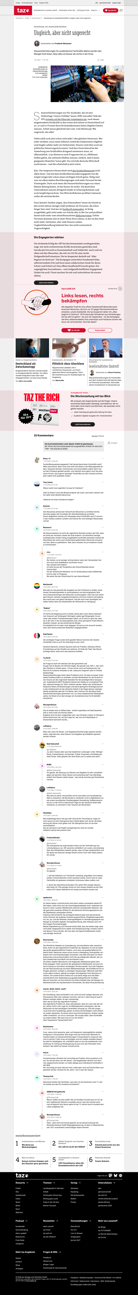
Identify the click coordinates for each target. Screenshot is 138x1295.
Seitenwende (110, 1281)
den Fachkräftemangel (83, 170)
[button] (121, 10)
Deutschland (36, 18)
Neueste (95, 436)
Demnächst (75, 1226)
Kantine (19, 1262)
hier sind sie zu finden (58, 448)
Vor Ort (74, 1230)
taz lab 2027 (75, 1240)
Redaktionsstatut (87, 1278)
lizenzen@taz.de (31, 1281)
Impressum (95, 1281)
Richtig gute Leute (50, 1199)
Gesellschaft (21, 1195)
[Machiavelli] (37, 586)
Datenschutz (84, 1281)
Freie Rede (20, 1240)
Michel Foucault (49, 1205)
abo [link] (96, 3)
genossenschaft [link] (105, 3)
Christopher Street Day (52, 1195)
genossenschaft (104, 1192)
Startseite (19, 18)
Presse (73, 1202)
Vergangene (75, 1237)
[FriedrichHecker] (42, 839)
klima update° (21, 1233)
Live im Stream (77, 1233)
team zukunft (48, 1226)
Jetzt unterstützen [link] (46, 283)
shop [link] (36, 3)
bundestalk (20, 1226)
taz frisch (46, 1230)
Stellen (73, 1199)
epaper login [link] (116, 3)
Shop (18, 1265)
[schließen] (120, 288)
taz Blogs (102, 1227)
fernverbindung (22, 1230)
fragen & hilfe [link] (43, 3)
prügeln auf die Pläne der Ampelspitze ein (66, 119)
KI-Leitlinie (117, 1278)
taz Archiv (102, 1237)
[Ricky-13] (37, 460)
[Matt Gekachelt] (42, 745)
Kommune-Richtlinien (103, 1278)
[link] (46, 10)
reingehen (20, 1244)
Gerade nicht (112, 289)
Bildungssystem (84, 215)
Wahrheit (19, 1212)
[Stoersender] (37, 941)
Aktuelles (74, 1188)
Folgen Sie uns (102, 1176)
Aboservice (47, 1261)
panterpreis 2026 (105, 1205)
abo (99, 1188)
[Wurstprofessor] (37, 706)
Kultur (18, 1199)
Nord (18, 1209)
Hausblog (74, 1192)
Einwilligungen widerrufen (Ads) (83, 1284)
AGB (102, 1281)
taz (22, 1175)
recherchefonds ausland (108, 1199)
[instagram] (120, 1176)
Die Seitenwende (77, 1195)
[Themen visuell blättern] (100, 10)
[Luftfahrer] (37, 728)
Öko (17, 1192)
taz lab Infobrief (49, 1237)
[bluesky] (115, 1176)
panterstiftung (104, 1202)
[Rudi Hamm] (37, 636)
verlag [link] (18, 3)
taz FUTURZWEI (104, 1230)
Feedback (47, 1257)
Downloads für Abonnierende (55, 1268)
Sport (18, 1202)
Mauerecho (20, 1237)
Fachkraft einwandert (73, 209)
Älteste (101, 436)
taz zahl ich (102, 1195)
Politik (27, 18)
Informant (75, 1281)
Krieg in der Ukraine (51, 1202)
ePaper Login (48, 1264)
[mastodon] (110, 1176)
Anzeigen (19, 1268)
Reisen (18, 1258)
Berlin (18, 1205)
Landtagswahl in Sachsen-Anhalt (53, 1190)
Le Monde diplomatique (107, 1234)
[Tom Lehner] (37, 484)
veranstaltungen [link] (27, 3)
